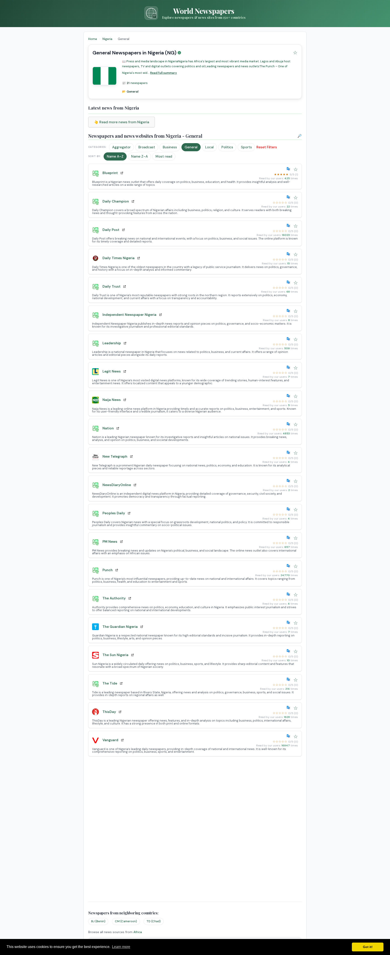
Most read (164, 156)
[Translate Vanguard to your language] (289, 736)
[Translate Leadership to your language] (289, 339)
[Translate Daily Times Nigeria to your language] (289, 254)
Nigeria (107, 39)
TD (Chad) (153, 921)
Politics (227, 147)
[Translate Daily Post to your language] (289, 225)
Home (92, 39)
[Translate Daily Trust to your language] (289, 282)
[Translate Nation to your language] (289, 424)
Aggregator (121, 147)
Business (170, 147)
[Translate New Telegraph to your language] (289, 452)
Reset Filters (266, 147)
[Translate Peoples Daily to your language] (289, 509)
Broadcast (146, 147)
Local (209, 147)
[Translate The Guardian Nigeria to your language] (289, 622)
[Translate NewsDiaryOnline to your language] (289, 480)
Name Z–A (139, 156)
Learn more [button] (121, 947)
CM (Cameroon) (126, 921)
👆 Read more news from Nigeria (121, 122)
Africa (137, 932)
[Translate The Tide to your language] (289, 679)
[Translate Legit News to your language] (289, 367)
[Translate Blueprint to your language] (289, 169)
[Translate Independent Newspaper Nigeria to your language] (289, 310)
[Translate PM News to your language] (289, 537)
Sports (246, 147)
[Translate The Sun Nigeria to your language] (289, 651)
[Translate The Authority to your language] (289, 594)
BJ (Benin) (98, 921)
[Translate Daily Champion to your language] (289, 197)
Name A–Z (115, 156)
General (191, 147)
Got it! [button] (368, 947)
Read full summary (163, 73)
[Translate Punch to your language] (289, 566)
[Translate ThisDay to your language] (289, 707)
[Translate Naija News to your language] (289, 396)
